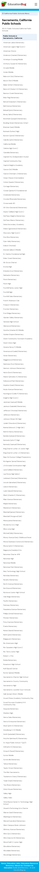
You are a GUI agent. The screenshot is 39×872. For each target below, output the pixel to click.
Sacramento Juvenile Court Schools (16, 690)
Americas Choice (9, 51)
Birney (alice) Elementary (12, 114)
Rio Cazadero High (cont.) (13, 647)
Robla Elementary (10, 660)
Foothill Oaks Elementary (12, 296)
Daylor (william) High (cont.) (13, 212)
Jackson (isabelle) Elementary (14, 406)
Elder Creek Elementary (12, 258)
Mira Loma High (9, 529)
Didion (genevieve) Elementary (14, 229)
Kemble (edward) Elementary (14, 436)
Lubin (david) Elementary (12, 491)
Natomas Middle (9, 563)
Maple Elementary (10, 504)
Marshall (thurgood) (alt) (12, 516)
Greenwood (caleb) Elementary (15, 351)
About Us (19, 865)
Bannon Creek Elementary (13, 93)
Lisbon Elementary (10, 487)
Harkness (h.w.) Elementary (13, 364)
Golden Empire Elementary (13, 334)
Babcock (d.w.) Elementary (13, 76)
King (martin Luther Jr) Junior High (16, 449)
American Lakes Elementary (13, 42)
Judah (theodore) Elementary (14, 423)
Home (3, 863)
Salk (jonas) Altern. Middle (13, 694)
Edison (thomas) (9, 246)
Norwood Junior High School (14, 592)
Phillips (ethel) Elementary (13, 614)
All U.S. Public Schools (10, 28)
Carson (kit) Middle (10, 169)
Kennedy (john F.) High (11, 440)
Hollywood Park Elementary (13, 381)
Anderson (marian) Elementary (15, 55)
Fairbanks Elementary (11, 275)
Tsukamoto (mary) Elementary (15, 776)
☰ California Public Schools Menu (15, 13)
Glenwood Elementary (11, 326)
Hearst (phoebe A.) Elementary (15, 377)
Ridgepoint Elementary (12, 639)
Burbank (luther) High (11, 131)
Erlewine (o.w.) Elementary (13, 271)
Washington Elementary (12, 817)
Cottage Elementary (11, 186)
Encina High (7, 267)
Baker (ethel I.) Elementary (13, 85)
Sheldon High (8, 713)
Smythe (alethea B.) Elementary (15, 738)
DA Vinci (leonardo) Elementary (15, 207)
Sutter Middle (8, 755)
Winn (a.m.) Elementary (12, 834)
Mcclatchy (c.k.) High (11, 525)
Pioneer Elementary (10, 618)
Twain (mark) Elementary (12, 781)
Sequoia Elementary (11, 709)
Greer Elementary (10, 355)
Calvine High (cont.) (10, 148)
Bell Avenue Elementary (12, 106)
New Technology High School (14, 571)
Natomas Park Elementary (13, 567)
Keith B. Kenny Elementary (13, 432)
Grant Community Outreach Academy (17, 339)
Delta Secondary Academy (13, 224)
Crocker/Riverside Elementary (14, 199)
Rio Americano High (10, 643)
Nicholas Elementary (11, 575)
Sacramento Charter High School (15, 677)
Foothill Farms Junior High (12, 288)
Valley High (7, 793)
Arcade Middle (8, 68)
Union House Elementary (12, 789)
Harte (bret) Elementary (12, 372)
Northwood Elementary (12, 588)
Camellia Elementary (11, 152)
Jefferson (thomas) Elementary (15, 410)
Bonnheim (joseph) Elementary (15, 119)
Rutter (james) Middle (11, 673)
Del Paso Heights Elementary (14, 216)
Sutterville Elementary (11, 760)
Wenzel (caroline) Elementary (14, 821)
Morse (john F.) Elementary (13, 546)
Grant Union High (9, 343)
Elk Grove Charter (10, 262)
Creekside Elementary (11, 195)
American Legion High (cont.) (14, 47)
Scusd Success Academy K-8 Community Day (14, 703)
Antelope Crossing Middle (13, 59)
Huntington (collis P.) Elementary (15, 394)
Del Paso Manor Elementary (13, 220)
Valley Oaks (7, 798)
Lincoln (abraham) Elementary (14, 482)
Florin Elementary (9, 279)
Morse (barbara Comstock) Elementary (18, 542)
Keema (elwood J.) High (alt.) (14, 427)
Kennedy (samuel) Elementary (14, 444)
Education (8, 868)
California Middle (9, 144)
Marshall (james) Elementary (14, 512)
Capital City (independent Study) (16, 157)
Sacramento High (9, 685)
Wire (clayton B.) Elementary (14, 838)
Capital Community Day (12, 161)
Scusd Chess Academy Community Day (18, 698)
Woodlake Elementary (11, 851)
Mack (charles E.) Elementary (14, 495)
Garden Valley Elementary (13, 317)
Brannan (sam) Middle (11, 127)
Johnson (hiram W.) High (12, 419)
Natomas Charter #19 (11, 554)
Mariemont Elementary (12, 508)
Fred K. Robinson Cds (11, 301)
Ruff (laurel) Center (10, 669)
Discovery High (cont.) (11, 233)
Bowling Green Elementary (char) (15, 123)
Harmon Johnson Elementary (14, 368)
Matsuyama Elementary (12, 520)
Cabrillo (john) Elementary (13, 140)
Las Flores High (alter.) (11, 474)
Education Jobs (13, 863)
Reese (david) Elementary (13, 630)
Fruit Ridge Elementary (11, 313)
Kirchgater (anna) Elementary (14, 461)
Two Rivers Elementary (11, 785)
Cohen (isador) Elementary (13, 182)
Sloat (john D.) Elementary (13, 726)
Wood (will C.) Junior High (12, 842)
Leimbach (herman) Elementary (15, 478)
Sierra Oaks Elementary (12, 717)
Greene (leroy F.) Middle (12, 347)
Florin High (7, 284)
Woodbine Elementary (11, 846)
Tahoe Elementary (10, 764)
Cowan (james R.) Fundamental (15, 191)
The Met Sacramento (11, 772)
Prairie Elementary (10, 626)
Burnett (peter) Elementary (13, 136)
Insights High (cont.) (10, 398)
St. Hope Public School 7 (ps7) (14, 743)
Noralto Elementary (10, 580)
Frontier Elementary (10, 309)
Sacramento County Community (15, 681)
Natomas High (8, 559)
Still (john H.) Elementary (12, 747)
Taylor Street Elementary (12, 768)
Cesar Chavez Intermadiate (13, 178)
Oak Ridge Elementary (11, 597)
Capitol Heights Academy (13, 165)
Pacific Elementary (10, 601)
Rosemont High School (11, 664)
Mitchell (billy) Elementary (13, 533)
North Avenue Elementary (13, 584)
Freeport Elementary (11, 305)
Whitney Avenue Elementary (14, 829)
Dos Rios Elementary (11, 237)
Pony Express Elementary (13, 622)
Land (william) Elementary (13, 470)
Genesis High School (11, 322)
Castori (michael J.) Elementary (15, 174)
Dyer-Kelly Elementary (11, 241)
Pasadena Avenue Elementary (14, 609)
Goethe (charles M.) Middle (13, 330)
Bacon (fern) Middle (10, 81)
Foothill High (7, 292)
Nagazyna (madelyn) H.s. (12, 550)
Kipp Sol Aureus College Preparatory (17, 457)
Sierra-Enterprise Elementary (14, 721)
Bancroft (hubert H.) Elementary (15, 89)
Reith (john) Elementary (12, 635)
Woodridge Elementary (12, 855)
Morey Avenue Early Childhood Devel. (17, 537)
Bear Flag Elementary (11, 97)
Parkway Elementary (11, 605)
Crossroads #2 (9, 203)
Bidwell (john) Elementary (12, 110)
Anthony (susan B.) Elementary (15, 64)
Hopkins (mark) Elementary (13, 385)
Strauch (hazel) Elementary (13, 751)
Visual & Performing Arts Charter (15, 808)
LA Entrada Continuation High (14, 465)
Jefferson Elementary (11, 415)
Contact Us (28, 865)
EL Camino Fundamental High (14, 254)
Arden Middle (8, 72)
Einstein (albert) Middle (12, 250)
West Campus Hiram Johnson (14, 825)
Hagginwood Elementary (12, 360)
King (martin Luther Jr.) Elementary (16, 453)
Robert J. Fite (8, 656)
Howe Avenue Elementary (13, 389)
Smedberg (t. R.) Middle (12, 730)
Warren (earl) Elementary (12, 812)
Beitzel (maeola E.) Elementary (14, 102)
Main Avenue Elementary (12, 499)
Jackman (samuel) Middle (12, 402)
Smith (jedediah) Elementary (14, 734)
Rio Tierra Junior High (11, 652)
